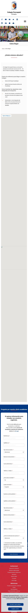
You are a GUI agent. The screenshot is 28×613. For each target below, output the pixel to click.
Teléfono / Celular (8, 470)
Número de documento (9, 456)
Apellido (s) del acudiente (9, 501)
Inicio (3, 48)
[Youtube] (5, 19)
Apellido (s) (6, 442)
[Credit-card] (5, 23)
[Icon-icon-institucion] (13, 19)
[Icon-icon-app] (17, 19)
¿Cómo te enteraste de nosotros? (11, 535)
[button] (25, 21)
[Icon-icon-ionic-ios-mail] (9, 19)
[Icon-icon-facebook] (2, 19)
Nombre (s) (6, 435)
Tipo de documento (8, 449)
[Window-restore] (2, 23)
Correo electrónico (8, 463)
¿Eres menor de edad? (9, 477)
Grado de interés (7, 484)
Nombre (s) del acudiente (9, 494)
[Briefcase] (13, 23)
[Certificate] (9, 23)
